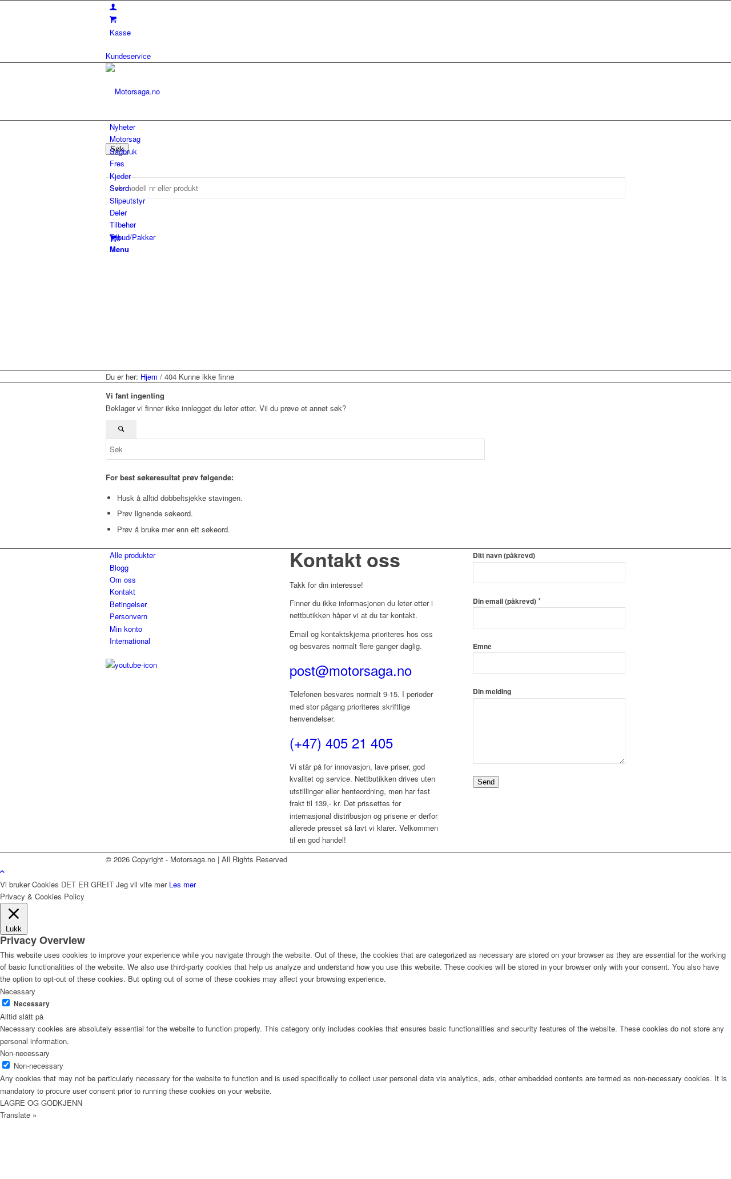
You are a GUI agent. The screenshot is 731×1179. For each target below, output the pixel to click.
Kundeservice (128, 55)
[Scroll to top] (2, 871)
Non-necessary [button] (25, 1052)
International (130, 640)
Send (486, 782)
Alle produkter (132, 554)
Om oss (123, 579)
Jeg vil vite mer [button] (141, 884)
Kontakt (122, 591)
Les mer (182, 884)
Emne (482, 646)
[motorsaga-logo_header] (191, 91)
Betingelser (128, 604)
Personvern (128, 616)
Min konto (126, 628)
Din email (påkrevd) (507, 601)
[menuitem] (367, 127)
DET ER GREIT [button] (87, 884)
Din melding (492, 691)
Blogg (119, 567)
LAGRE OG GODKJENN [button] (41, 1102)
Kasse (120, 32)
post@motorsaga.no (351, 670)
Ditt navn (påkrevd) (504, 555)
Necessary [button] (17, 991)
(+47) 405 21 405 (341, 742)
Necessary (32, 1004)
